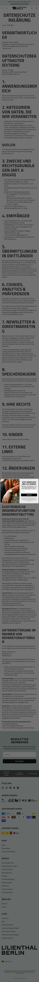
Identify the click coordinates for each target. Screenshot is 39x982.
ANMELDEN (29, 495)
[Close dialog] (37, 480)
